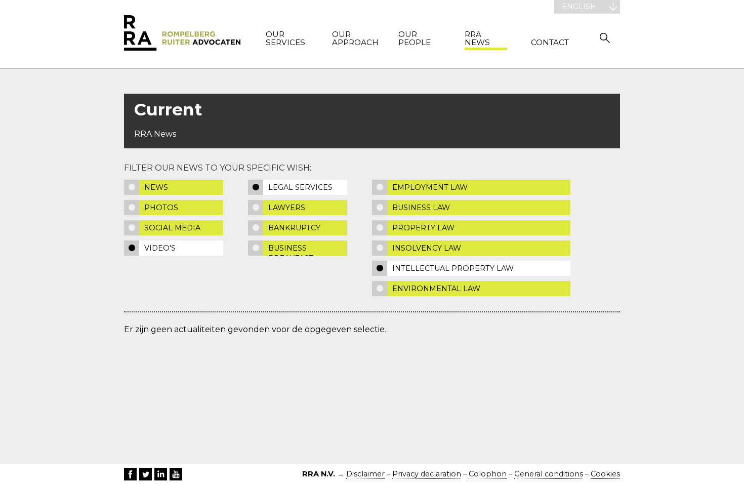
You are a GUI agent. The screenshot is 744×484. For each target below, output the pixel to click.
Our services (285, 38)
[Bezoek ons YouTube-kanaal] (176, 474)
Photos (161, 207)
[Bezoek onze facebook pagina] (130, 474)
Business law (421, 207)
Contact (550, 42)
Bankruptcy (294, 227)
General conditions (548, 473)
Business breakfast (290, 250)
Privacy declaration (426, 473)
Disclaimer (365, 473)
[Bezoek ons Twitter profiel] (145, 474)
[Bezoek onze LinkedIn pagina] (160, 474)
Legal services (300, 187)
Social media (172, 227)
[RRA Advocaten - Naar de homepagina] (182, 34)
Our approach (353, 38)
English (579, 6)
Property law (423, 227)
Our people (414, 38)
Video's (160, 248)
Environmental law (436, 288)
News (156, 187)
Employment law (430, 187)
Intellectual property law (453, 268)
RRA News (477, 38)
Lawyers (286, 207)
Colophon (488, 473)
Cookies (605, 473)
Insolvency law (426, 248)
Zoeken (605, 38)
